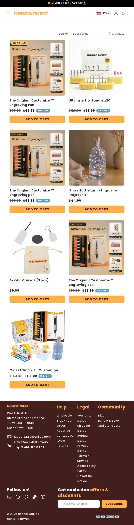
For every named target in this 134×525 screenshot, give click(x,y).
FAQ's (61, 441)
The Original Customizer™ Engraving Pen (32, 102)
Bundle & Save (108, 421)
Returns (62, 446)
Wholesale (64, 416)
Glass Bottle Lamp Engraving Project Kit (93, 192)
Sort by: (64, 33)
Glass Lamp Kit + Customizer (34, 370)
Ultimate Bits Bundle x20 (89, 100)
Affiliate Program (110, 426)
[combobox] (103, 13)
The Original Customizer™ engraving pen (32, 192)
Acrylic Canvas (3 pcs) (29, 280)
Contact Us (65, 436)
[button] (8, 13)
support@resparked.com (32, 437)
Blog (101, 416)
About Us (63, 431)
